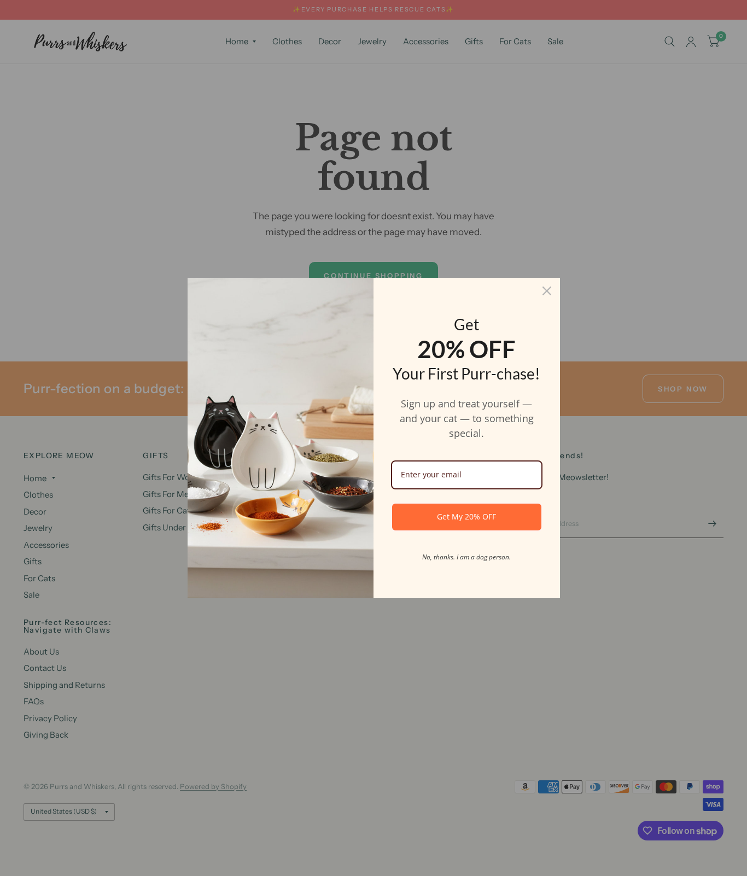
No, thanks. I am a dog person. (466, 557)
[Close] (547, 291)
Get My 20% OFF (466, 516)
